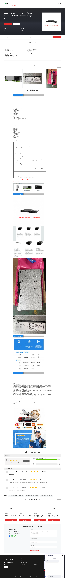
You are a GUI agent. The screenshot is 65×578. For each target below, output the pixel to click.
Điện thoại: (32, 545)
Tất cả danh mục (34, 564)
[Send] (62, 576)
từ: (31, 540)
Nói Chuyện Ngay (57, 36)
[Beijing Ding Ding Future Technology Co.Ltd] (7, 3)
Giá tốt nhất (7, 520)
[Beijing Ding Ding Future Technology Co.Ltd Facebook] (5, 567)
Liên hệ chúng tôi (23, 564)
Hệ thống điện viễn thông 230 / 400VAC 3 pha (16, 495)
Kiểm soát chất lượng (24, 562)
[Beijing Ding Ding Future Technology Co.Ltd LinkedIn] (7, 567)
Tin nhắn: (32, 529)
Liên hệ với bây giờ (34, 550)
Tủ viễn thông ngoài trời (35, 562)
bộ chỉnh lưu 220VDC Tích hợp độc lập (32, 495)
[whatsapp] (12, 536)
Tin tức (48, 1)
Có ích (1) (44, 471)
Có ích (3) (43, 487)
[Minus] (62, 555)
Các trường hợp (33, 1)
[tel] (17, 536)
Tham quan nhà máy (24, 560)
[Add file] (46, 576)
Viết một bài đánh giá (26, 461)
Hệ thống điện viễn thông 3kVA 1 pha (46, 495)
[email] (9, 536)
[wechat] (15, 536)
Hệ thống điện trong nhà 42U (35, 515)
